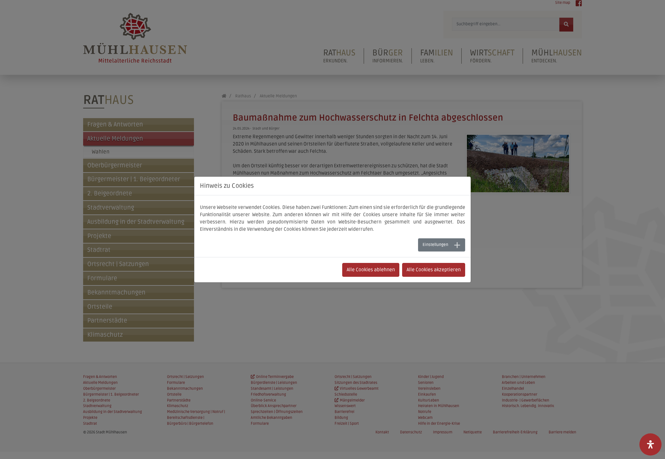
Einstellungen (435, 244)
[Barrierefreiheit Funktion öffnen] (650, 444)
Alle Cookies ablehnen (371, 270)
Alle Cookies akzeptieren (434, 270)
